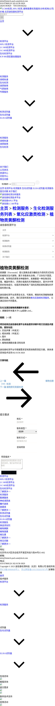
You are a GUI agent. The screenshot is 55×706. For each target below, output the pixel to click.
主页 (2, 188)
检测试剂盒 (6, 246)
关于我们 (13, 191)
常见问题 (4, 191)
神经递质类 (5, 501)
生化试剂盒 (27, 188)
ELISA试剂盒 (39, 188)
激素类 (3, 507)
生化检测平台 (6, 488)
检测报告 (49, 188)
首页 (2, 576)
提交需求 (9, 473)
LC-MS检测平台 (7, 482)
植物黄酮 (4, 528)
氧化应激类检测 (31, 214)
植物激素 (4, 531)
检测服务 (17, 188)
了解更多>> (5, 491)
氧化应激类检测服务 (40, 298)
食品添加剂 (5, 525)
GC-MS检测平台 (7, 485)
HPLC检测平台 (7, 479)
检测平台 (9, 188)
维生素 (3, 535)
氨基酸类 (4, 498)
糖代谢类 (4, 504)
